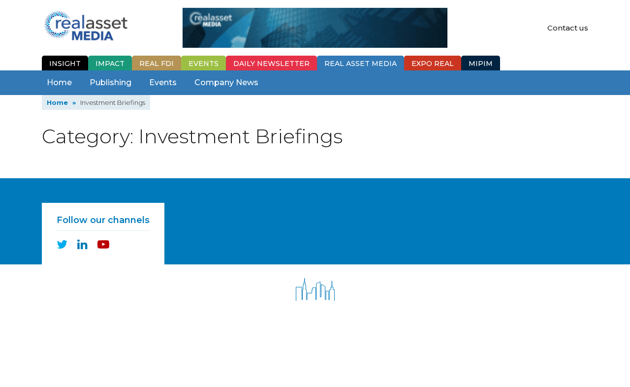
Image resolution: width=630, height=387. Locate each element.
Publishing (110, 82)
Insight (65, 63)
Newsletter (271, 63)
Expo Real (432, 63)
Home (59, 82)
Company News (226, 82)
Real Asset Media (360, 63)
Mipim (481, 63)
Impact (110, 63)
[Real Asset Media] (86, 24)
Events (204, 63)
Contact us (567, 27)
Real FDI (156, 63)
